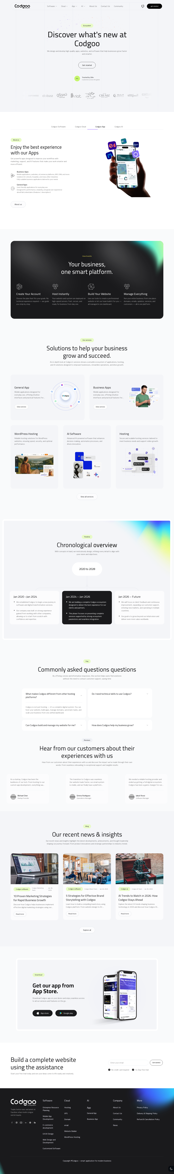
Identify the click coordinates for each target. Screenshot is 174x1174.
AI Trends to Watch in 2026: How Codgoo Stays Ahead (138, 897)
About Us (117, 1107)
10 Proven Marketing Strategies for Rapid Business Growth (32, 898)
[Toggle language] (142, 6)
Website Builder (70, 1131)
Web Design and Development (49, 1141)
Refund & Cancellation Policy (148, 1119)
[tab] (58, 126)
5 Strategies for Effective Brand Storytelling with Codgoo (85, 897)
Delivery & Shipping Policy (147, 1113)
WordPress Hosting (72, 1137)
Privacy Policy (142, 1107)
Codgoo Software (22, 889)
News (115, 1125)
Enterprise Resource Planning (51, 1109)
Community (117, 1119)
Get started (154, 6)
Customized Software (51, 1148)
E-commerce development (48, 1126)
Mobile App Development (48, 1117)
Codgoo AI (124, 888)
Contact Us (117, 1113)
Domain (67, 1119)
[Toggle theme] (171, 1169)
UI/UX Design (48, 1133)
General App (91, 1113)
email (66, 1125)
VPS (66, 1113)
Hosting (67, 1107)
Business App (92, 1119)
